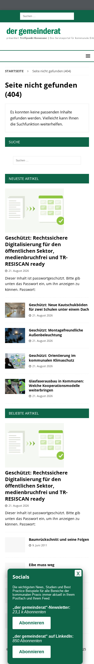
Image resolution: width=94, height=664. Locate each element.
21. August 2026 (19, 271)
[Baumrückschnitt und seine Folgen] (15, 544)
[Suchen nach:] (47, 15)
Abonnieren (31, 622)
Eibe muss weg (41, 564)
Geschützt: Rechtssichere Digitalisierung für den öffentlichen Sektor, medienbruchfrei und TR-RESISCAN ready (36, 250)
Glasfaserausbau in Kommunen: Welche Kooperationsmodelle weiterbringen (56, 385)
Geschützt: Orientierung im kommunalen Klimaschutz (52, 357)
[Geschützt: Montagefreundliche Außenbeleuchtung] (15, 335)
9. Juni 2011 (39, 545)
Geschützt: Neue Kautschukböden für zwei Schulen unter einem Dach (59, 307)
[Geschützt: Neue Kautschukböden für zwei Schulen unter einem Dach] (15, 310)
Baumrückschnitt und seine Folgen (59, 539)
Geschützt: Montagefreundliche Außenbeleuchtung (56, 332)
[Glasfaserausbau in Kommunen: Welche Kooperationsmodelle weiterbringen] (15, 386)
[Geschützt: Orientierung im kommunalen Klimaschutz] (15, 360)
